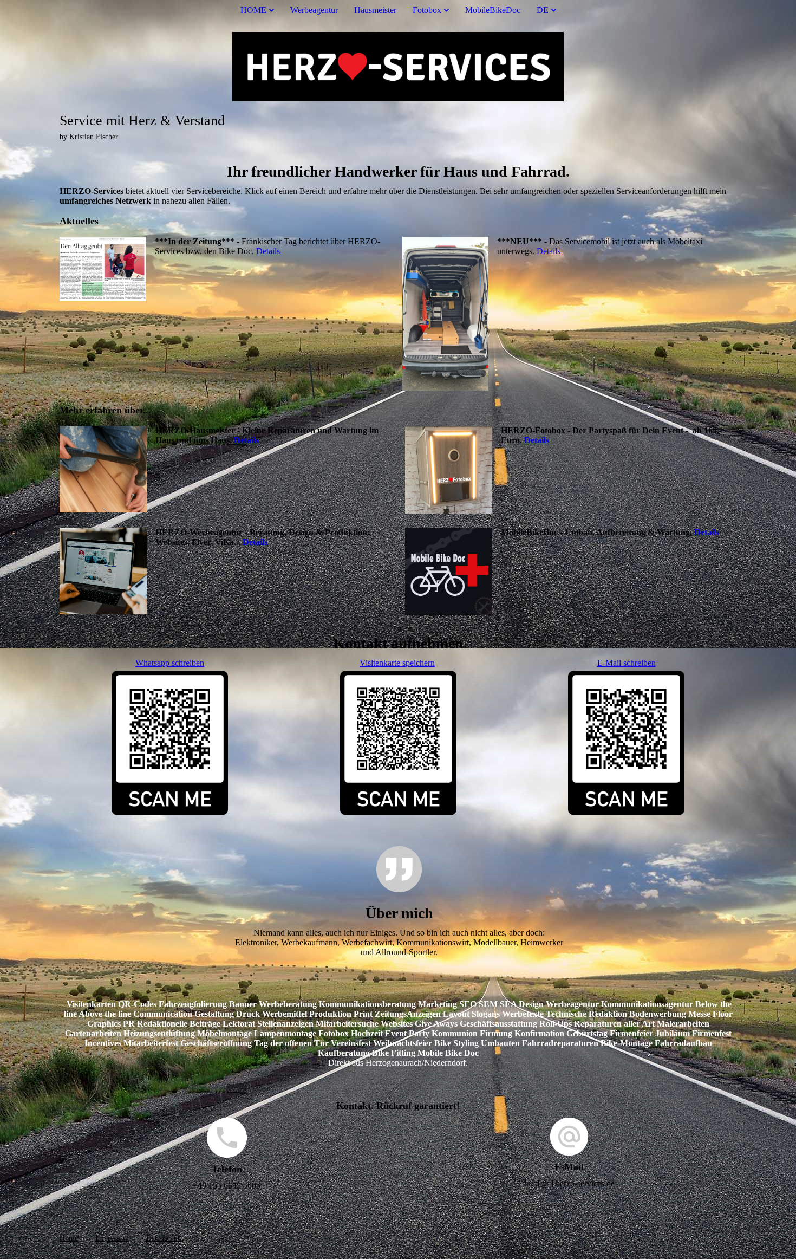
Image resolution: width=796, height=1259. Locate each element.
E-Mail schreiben (626, 662)
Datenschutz (164, 1238)
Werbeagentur (314, 10)
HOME (253, 10)
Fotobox (427, 10)
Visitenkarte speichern (397, 662)
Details (268, 251)
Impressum (112, 1238)
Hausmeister (375, 10)
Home (69, 1238)
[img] (398, 66)
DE (543, 10)
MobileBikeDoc (492, 10)
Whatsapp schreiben (169, 662)
